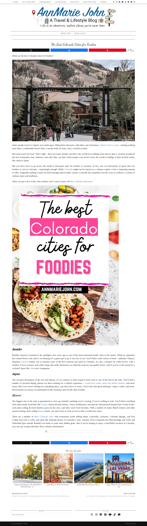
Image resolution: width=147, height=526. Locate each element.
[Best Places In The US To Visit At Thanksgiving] (58, 468)
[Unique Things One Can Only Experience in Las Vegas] (119, 468)
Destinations (89, 2)
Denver (41, 411)
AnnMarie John (22, 523)
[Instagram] (116, 2)
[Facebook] (128, 2)
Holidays (74, 2)
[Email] (131, 2)
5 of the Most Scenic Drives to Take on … (89, 485)
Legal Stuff (80, 33)
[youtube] (110, 514)
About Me (65, 33)
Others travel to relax (109, 145)
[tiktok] (115, 514)
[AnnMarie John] (73, 15)
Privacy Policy (130, 523)
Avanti (44, 404)
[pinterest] (105, 514)
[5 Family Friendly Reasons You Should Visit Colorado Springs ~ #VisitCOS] (27, 468)
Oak (32, 368)
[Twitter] (113, 2)
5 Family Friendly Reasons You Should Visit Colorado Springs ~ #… (27, 486)
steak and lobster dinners (113, 383)
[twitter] (92, 514)
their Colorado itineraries (81, 181)
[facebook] (101, 514)
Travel (103, 2)
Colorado (68, 169)
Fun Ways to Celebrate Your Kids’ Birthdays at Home (110, 495)
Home (15, 2)
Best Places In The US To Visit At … (58, 485)
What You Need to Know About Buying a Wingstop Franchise (40, 495)
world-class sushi (93, 383)
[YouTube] (123, 2)
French (25, 361)
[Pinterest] (119, 2)
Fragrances (45, 2)
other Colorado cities (44, 416)
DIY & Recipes (28, 2)
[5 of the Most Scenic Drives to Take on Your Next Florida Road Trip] (89, 468)
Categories (60, 2)
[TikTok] (125, 2)
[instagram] (96, 514)
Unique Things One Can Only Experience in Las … (119, 486)
